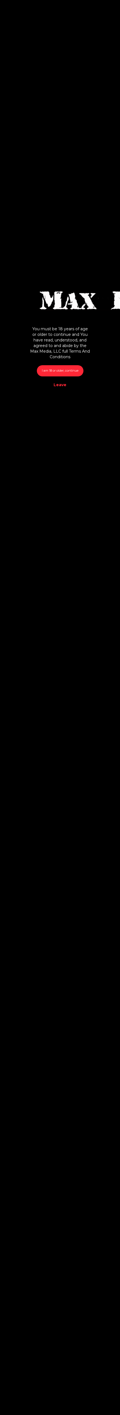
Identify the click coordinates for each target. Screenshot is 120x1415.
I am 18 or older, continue (60, 370)
